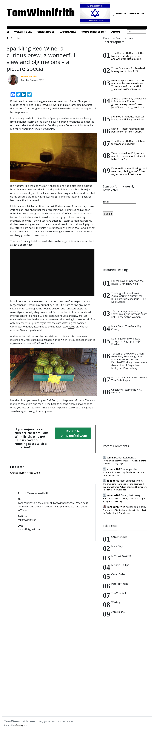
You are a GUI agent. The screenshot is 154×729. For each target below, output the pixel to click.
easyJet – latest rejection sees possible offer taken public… (128, 130)
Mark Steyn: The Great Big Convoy (126, 328)
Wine (30, 472)
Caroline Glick (119, 537)
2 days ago (118, 463)
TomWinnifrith (29, 13)
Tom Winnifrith (115, 506)
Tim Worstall (118, 593)
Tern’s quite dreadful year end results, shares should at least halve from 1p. (128, 156)
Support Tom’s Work (130, 13)
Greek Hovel (45, 31)
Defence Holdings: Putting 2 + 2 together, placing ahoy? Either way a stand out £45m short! (129, 171)
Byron (22, 472)
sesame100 (113, 469)
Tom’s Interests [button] (93, 31)
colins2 (110, 457)
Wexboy (115, 602)
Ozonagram (21, 725)
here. (71, 326)
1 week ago (121, 489)
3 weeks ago (124, 513)
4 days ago (114, 475)
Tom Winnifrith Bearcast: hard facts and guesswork (128, 142)
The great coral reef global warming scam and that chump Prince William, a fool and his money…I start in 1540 (125, 486)
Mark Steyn (117, 546)
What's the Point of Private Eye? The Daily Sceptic (129, 379)
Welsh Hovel (23, 31)
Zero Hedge (118, 611)
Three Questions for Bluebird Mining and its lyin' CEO (128, 70)
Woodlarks (68, 31)
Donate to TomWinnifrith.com (73, 433)
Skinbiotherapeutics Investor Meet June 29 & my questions (127, 118)
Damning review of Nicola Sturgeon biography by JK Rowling (125, 341)
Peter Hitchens (119, 583)
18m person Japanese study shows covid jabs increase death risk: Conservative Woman (129, 313)
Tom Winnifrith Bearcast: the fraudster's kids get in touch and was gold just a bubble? (127, 55)
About (115, 31)
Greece (14, 472)
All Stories (14, 38)
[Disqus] (53, 582)
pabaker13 (112, 480)
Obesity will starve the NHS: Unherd (126, 391)
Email (106, 201)
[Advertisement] (125, 242)
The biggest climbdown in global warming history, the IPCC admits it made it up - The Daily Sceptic (128, 297)
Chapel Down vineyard (46, 105)
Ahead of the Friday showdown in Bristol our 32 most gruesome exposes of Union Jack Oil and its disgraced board (128, 103)
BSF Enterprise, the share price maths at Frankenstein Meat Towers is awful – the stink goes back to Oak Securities (128, 85)
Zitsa (37, 472)
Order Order (118, 574)
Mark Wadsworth (121, 555)
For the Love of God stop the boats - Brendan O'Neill (127, 282)
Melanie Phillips (120, 565)
